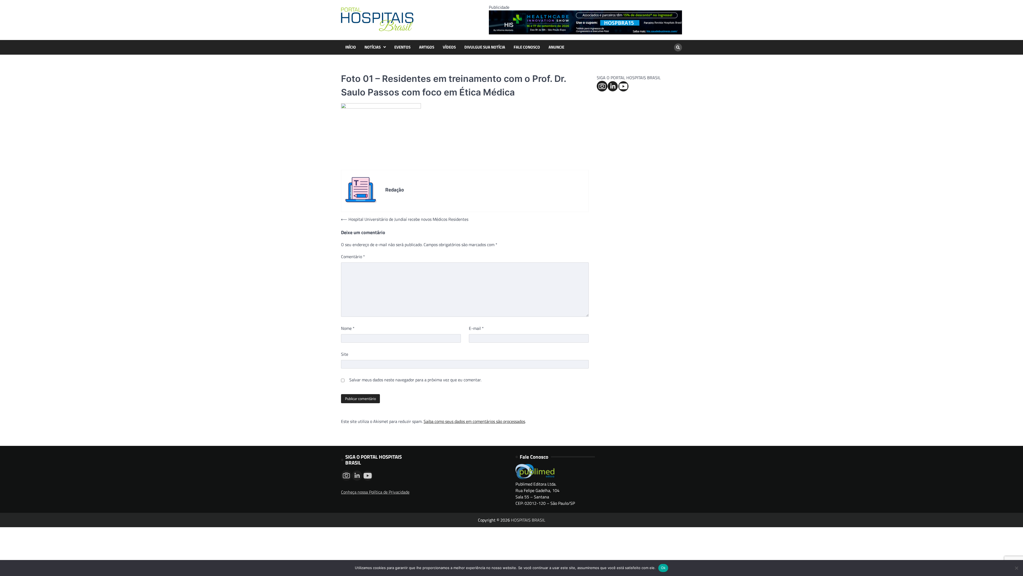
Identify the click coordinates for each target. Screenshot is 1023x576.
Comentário (353, 256)
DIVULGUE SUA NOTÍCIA (484, 47)
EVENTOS (402, 47)
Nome (348, 328)
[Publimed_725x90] (585, 33)
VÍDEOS (449, 47)
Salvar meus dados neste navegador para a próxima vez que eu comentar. (415, 380)
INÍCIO (350, 47)
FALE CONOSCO (527, 47)
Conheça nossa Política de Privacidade (375, 492)
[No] (1016, 568)
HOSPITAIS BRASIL (528, 520)
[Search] (678, 47)
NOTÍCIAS (372, 47)
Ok (663, 568)
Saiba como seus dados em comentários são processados (474, 421)
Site (344, 354)
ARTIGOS (426, 47)
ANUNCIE (556, 47)
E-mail (476, 328)
